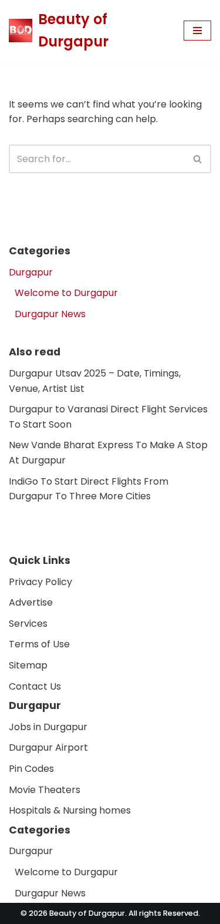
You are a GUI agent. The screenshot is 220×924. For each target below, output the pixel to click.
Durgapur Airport (48, 747)
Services (28, 623)
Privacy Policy (40, 581)
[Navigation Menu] (197, 31)
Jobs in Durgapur (48, 726)
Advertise (31, 602)
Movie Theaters (44, 789)
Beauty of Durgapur (87, 913)
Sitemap (28, 665)
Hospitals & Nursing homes (70, 810)
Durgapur (31, 272)
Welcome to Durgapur (66, 293)
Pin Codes (31, 768)
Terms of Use (39, 644)
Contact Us (35, 686)
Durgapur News (50, 314)
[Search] (198, 159)
